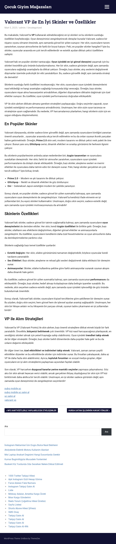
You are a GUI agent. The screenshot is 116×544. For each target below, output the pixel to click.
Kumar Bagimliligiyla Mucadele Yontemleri (26, 459)
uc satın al (10, 396)
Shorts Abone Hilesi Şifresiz (22, 508)
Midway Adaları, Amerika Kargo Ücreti (27, 494)
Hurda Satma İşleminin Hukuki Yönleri (88, 411)
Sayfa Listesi (14, 504)
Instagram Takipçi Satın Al (21, 486)
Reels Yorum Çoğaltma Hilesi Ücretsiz (27, 501)
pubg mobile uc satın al (17, 392)
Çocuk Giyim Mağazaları (28, 6)
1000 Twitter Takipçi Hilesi (21, 475)
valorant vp (10, 400)
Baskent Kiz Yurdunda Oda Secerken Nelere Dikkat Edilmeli (34, 464)
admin (22, 27)
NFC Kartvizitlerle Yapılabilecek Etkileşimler (31, 411)
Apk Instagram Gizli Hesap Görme (25, 479)
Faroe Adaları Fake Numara (22, 483)
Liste (10, 490)
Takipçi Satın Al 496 (18, 526)
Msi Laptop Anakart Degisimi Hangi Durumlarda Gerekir (32, 454)
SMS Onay (13, 512)
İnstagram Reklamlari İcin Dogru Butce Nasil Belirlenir (31, 445)
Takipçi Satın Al (16, 515)
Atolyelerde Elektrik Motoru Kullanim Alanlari (27, 450)
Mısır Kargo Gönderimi (19, 497)
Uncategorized (34, 27)
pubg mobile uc (13, 388)
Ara (6, 426)
